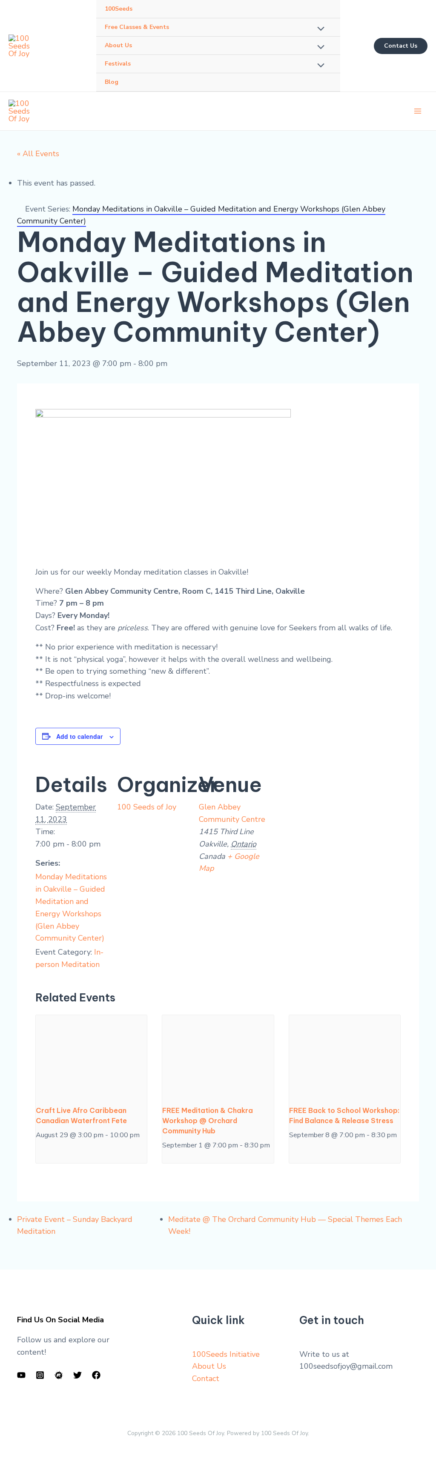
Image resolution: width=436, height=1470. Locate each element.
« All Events (38, 154)
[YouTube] (21, 1375)
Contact (205, 1378)
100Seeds (118, 9)
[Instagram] (40, 1375)
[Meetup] (58, 1375)
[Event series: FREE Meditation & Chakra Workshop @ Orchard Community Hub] (165, 1159)
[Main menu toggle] (417, 111)
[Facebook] (96, 1375)
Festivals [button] (118, 64)
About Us (209, 1366)
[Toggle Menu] (319, 29)
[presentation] (91, 1056)
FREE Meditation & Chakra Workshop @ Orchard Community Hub (207, 1120)
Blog (111, 82)
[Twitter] (77, 1375)
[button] (400, 46)
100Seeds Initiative (226, 1354)
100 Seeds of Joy (146, 807)
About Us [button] (118, 45)
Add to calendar (79, 736)
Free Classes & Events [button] (137, 27)
